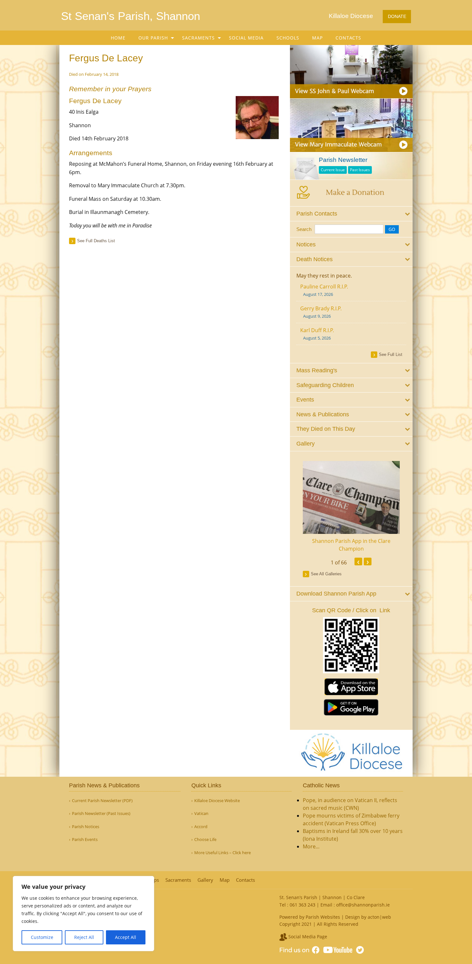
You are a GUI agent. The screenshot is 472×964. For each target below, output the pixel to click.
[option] (351, 507)
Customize (42, 937)
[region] (83, 913)
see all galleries (326, 573)
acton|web (379, 917)
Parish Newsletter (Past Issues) (101, 813)
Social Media (246, 38)
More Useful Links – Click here (222, 853)
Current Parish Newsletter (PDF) (102, 801)
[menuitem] (118, 38)
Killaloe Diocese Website (217, 801)
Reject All (84, 937)
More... (311, 846)
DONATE (397, 16)
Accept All (125, 937)
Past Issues (360, 169)
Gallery (205, 880)
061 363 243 (302, 905)
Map (317, 38)
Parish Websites (323, 917)
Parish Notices (85, 827)
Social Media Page (307, 936)
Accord (200, 827)
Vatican (201, 813)
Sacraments (198, 38)
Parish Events (85, 839)
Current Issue (333, 169)
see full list (390, 354)
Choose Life (205, 839)
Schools (287, 38)
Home (118, 38)
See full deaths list (96, 240)
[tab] (351, 214)
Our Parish (153, 38)
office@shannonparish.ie (363, 905)
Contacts (348, 38)
